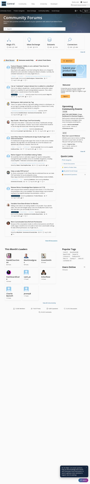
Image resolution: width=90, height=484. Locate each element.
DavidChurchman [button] (23, 113)
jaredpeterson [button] (29, 196)
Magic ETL (49, 94)
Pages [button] (18, 129)
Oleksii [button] (18, 165)
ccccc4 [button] (32, 94)
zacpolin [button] (51, 147)
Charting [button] (73, 258)
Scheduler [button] (20, 76)
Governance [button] (15, 179)
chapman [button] (43, 212)
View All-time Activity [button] (49, 303)
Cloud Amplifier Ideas (25, 165)
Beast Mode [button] (23, 212)
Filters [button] (13, 147)
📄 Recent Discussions (68, 164)
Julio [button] (17, 78)
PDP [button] (21, 179)
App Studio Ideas (27, 131)
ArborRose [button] (46, 179)
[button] (8, 67)
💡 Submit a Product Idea (69, 167)
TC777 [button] (45, 111)
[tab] (9, 60)
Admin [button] (13, 230)
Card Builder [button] (67, 260)
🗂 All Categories (66, 160)
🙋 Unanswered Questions (73, 174)
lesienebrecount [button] (39, 129)
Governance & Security (16, 181)
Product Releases (38, 196)
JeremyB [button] (21, 131)
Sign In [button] (65, 96)
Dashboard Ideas (15, 149)
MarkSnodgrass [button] (31, 78)
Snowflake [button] (14, 163)
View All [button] (82, 52)
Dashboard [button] (26, 147)
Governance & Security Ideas (35, 113)
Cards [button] (13, 129)
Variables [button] (31, 212)
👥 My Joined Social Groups (70, 171)
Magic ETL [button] (21, 94)
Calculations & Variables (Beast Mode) (33, 214)
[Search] (80, 10)
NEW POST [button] (69, 61)
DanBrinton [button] (32, 179)
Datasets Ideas (39, 78)
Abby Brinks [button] (19, 232)
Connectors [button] (66, 256)
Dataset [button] (14, 76)
